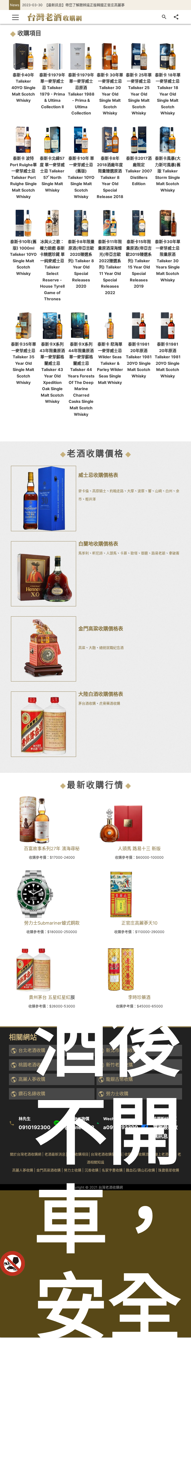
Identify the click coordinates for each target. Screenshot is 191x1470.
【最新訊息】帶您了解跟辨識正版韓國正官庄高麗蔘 (85, 5)
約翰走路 (117, 491)
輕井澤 (90, 499)
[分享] (176, 17)
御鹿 (144, 553)
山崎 (158, 491)
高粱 (81, 647)
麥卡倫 (83, 491)
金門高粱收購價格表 (100, 629)
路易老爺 (158, 553)
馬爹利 (83, 553)
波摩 (141, 491)
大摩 (130, 491)
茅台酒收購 (87, 703)
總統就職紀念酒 (111, 647)
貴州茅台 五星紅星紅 (49, 997)
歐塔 (134, 553)
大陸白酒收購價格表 (100, 694)
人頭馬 (111, 553)
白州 (168, 491)
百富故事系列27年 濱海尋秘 (52, 848)
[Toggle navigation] (15, 17)
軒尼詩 (97, 553)
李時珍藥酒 (139, 997)
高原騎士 (99, 491)
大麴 (92, 647)
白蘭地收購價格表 (98, 544)
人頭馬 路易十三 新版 (139, 848)
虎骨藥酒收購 (109, 703)
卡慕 (123, 553)
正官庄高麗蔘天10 (139, 923)
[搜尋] (164, 17)
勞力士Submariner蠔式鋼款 (52, 923)
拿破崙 (174, 553)
